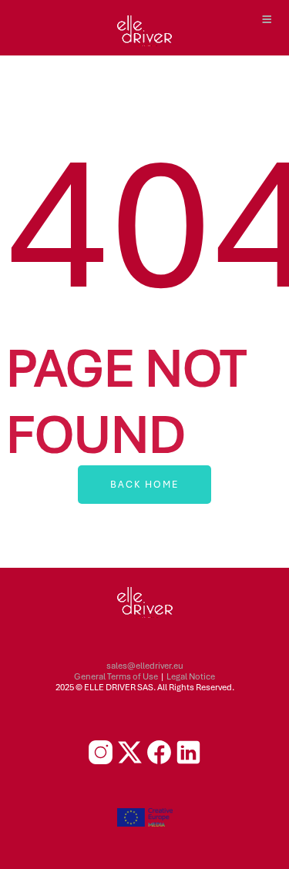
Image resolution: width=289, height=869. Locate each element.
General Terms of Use (116, 676)
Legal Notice (190, 676)
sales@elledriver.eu (144, 665)
